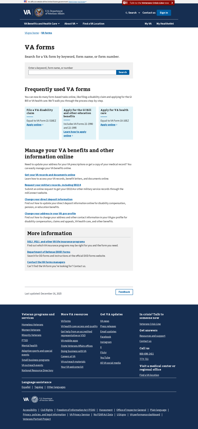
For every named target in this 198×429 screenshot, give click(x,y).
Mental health (29, 345)
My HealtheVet (165, 23)
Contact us (148, 12)
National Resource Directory (37, 370)
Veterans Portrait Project (37, 419)
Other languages (56, 387)
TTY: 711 (144, 359)
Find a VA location (149, 375)
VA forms (66, 321)
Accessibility (30, 410)
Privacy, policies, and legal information (44, 414)
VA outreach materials (73, 361)
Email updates (108, 331)
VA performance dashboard (145, 414)
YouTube (105, 357)
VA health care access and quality (79, 326)
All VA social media (110, 363)
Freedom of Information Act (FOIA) (76, 410)
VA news (104, 321)
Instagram (106, 342)
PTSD (25, 340)
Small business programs (36, 360)
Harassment (106, 410)
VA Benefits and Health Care (40, 23)
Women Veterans (31, 330)
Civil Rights (47, 410)
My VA (148, 23)
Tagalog (38, 387)
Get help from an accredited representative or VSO (76, 333)
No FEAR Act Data (103, 414)
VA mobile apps (69, 340)
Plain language (158, 410)
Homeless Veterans (32, 324)
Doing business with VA (73, 351)
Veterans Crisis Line (150, 324)
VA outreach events (32, 365)
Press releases (108, 326)
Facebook (105, 336)
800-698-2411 (147, 353)
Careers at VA (68, 356)
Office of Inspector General (131, 410)
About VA (70, 23)
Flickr (103, 352)
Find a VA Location (93, 23)
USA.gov (121, 414)
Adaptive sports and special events (37, 352)
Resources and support (152, 336)
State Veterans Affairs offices (77, 346)
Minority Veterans (31, 335)
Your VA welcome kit (72, 367)
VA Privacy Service (80, 414)
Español (26, 387)
